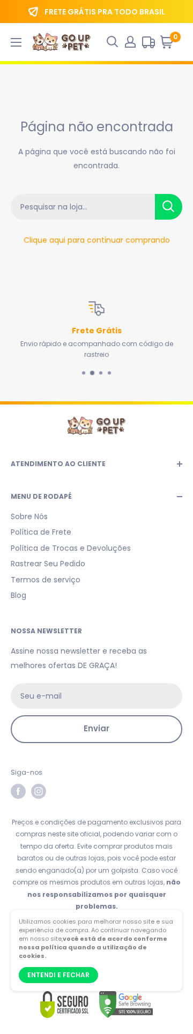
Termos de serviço (45, 579)
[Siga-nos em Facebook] (18, 791)
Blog (18, 595)
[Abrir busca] (112, 42)
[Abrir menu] (16, 42)
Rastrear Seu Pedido (48, 563)
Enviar (96, 728)
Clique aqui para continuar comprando (97, 240)
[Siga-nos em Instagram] (38, 791)
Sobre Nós (29, 516)
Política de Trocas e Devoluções (71, 548)
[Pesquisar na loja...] (168, 207)
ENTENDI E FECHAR (58, 974)
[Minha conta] (130, 42)
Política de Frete (41, 532)
